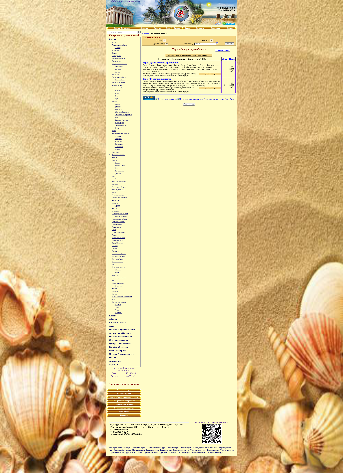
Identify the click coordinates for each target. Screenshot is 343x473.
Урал (113, 281)
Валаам (117, 163)
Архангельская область (119, 45)
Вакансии (124, 415)
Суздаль (117, 72)
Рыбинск (117, 307)
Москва (114, 208)
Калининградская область (120, 133)
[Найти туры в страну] (139, 32)
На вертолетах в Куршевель (124, 401)
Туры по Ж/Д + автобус (168, 452)
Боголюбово (119, 66)
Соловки (117, 48)
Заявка (188, 28)
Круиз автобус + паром (122, 450)
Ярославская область (119, 302)
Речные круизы (166, 450)
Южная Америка (117, 350)
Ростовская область (118, 238)
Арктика (113, 364)
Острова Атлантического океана (121, 356)
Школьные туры (184, 452)
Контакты (200, 28)
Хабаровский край (118, 283)
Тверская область (117, 259)
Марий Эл (115, 200)
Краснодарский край (119, 187)
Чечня (117, 128)
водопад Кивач (120, 165)
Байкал (114, 53)
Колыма (114, 176)
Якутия (114, 294)
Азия (111, 326)
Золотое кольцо (117, 85)
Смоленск (115, 251)
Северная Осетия (120, 125)
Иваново (117, 91)
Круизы (177, 28)
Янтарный (118, 149)
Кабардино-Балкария (122, 112)
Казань (114, 131)
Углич (117, 310)
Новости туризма (124, 393)
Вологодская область (119, 77)
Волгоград (115, 74)
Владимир (118, 69)
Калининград (119, 144)
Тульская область (117, 262)
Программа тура (210, 74)
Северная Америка (118, 340)
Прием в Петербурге (122, 28)
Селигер (114, 248)
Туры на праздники (151, 452)
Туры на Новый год (117, 452)
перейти (137, 1)
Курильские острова (118, 195)
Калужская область (118, 155)
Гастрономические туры (156, 448)
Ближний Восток (117, 323)
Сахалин (115, 246)
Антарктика (115, 361)
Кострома (115, 184)
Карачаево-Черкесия (121, 120)
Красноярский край (118, 190)
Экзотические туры (199, 452)
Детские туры (186, 448)
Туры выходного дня (197, 450)
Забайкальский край (118, 82)
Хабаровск (118, 286)
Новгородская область (119, 219)
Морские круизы (138, 450)
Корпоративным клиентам (124, 408)
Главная (145, 33)
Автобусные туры (124, 448)
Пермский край (117, 224)
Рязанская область (118, 240)
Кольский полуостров (119, 182)
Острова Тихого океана (120, 336)
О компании (215, 28)
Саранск (117, 206)
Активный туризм (139, 448)
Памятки (157, 28)
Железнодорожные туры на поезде (204, 448)
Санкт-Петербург (118, 243)
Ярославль (118, 313)
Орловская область (118, 222)
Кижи (116, 168)
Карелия (115, 160)
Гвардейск (118, 139)
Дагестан (117, 107)
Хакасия (115, 289)
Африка (113, 319)
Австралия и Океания (120, 333)
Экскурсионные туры (215, 452)
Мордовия (115, 203)
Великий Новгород (118, 58)
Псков (114, 230)
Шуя (116, 99)
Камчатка (115, 157)
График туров (223, 50)
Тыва (113, 264)
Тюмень (117, 272)
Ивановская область (118, 88)
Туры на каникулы (227, 450)
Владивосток (116, 61)
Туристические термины (123, 404)
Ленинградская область (119, 198)
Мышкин (118, 305)
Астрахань (115, 50)
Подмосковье (116, 227)
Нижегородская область (120, 214)
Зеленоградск (119, 141)
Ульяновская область (119, 278)
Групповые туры (173, 448)
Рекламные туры (124, 390)
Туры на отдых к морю (133, 452)
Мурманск (115, 211)
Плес (116, 96)
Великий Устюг (120, 80)
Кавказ (114, 101)
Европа (112, 316)
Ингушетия (118, 109)
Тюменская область (118, 267)
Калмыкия (115, 152)
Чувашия (115, 291)
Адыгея (117, 104)
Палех (117, 93)
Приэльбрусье (119, 123)
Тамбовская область (118, 256)
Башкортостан (116, 56)
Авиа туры (113, 448)
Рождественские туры (181, 450)
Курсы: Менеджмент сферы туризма (124, 397)
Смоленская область (119, 254)
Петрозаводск (119, 171)
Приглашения (124, 412)
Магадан (117, 179)
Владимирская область (119, 64)
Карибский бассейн (118, 347)
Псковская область (118, 232)
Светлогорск (119, 147)
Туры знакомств (213, 450)
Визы (168, 28)
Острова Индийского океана (123, 329)
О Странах (143, 28)
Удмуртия (115, 275)
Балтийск (118, 136)
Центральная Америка (120, 343)
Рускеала (118, 173)
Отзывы (230, 28)
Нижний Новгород (121, 216)
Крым (114, 192)
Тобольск (118, 270)
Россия (112, 39)
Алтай (114, 42)
